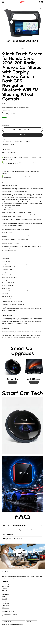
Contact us (5, 601)
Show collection (23, 563)
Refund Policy (5, 605)
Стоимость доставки (6, 107)
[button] (3, 2)
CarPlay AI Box (5, 586)
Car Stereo (4, 588)
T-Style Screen (5, 590)
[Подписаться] (22, 614)
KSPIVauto (8, 624)
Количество (4, 119)
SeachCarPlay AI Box (7, 584)
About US (4, 599)
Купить (22, 135)
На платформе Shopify (17, 624)
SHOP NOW (12, 382)
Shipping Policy (5, 608)
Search (4, 596)
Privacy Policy (5, 603)
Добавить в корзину (22, 129)
